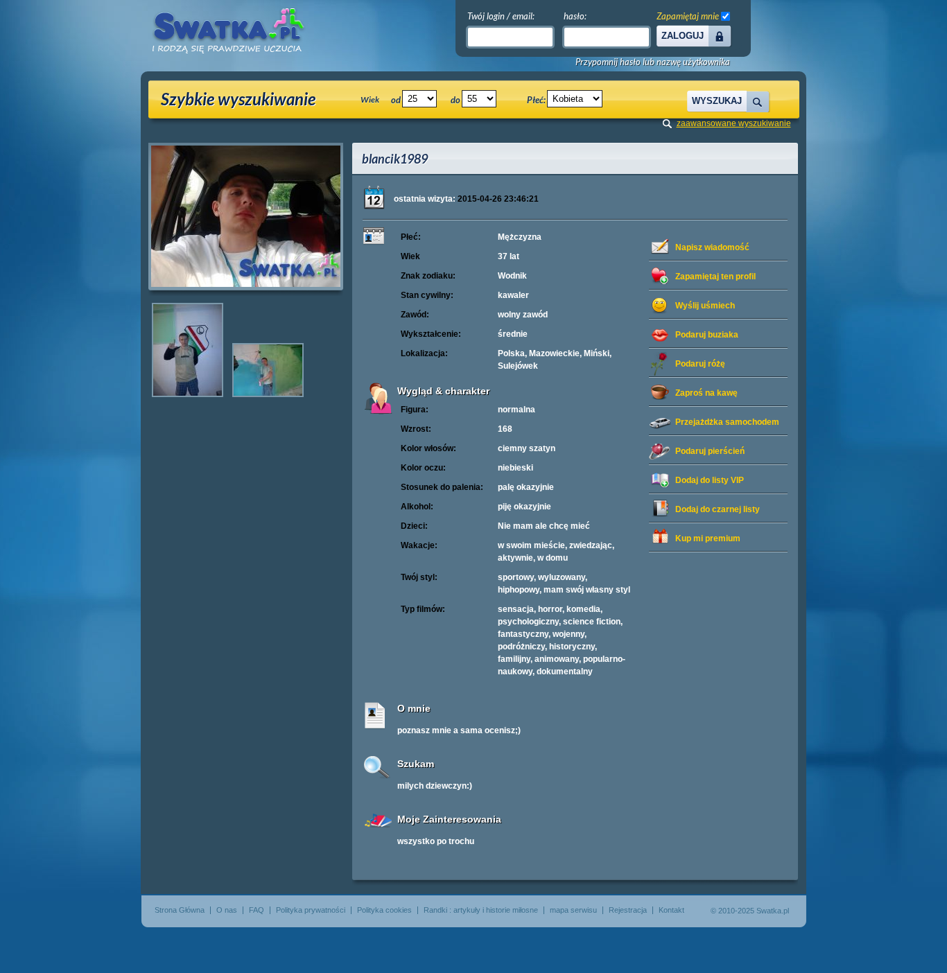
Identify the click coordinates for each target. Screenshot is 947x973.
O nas (226, 910)
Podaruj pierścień (710, 451)
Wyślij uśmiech (705, 305)
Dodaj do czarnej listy (717, 509)
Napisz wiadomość (712, 247)
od (396, 99)
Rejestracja (628, 910)
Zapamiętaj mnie (688, 15)
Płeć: (536, 99)
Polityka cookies (384, 910)
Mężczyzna (519, 237)
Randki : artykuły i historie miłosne (481, 910)
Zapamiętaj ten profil (715, 276)
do (455, 99)
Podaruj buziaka (706, 335)
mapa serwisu (573, 910)
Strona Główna (180, 910)
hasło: (575, 15)
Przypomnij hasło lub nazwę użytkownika (652, 62)
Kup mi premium (707, 538)
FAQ (256, 910)
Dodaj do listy (709, 480)
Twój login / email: (501, 15)
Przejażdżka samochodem (727, 422)
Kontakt (671, 910)
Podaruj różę (700, 364)
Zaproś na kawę (706, 393)
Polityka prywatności (310, 910)
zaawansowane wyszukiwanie (734, 123)
